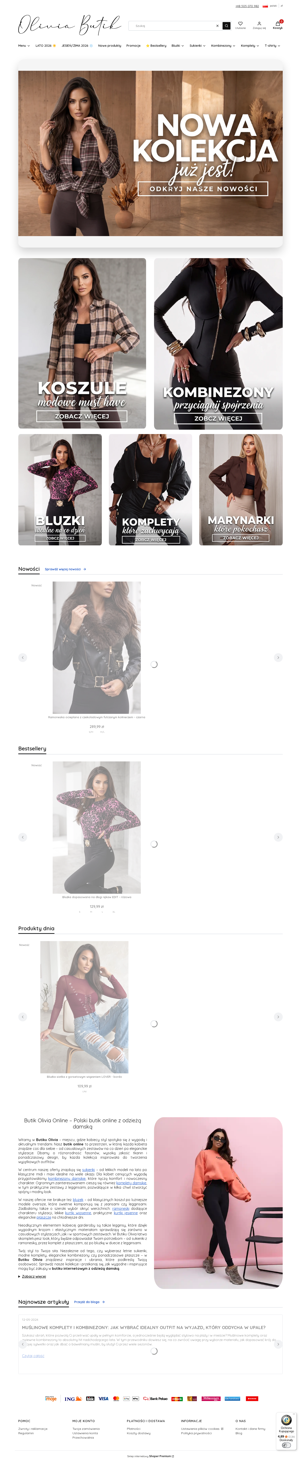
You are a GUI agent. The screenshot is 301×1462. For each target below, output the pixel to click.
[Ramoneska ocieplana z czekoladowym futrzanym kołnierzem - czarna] (97, 648)
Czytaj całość (33, 1356)
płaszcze (44, 1217)
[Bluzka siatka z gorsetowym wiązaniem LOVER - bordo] (84, 1007)
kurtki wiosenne (78, 1213)
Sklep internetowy (149, 1456)
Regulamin (26, 1433)
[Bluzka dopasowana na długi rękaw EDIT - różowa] (97, 827)
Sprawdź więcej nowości (63, 569)
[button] (226, 26)
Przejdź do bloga (86, 1302)
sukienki (88, 1169)
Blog (239, 1433)
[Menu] (294, 1415)
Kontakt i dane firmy (250, 1429)
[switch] (286, 1445)
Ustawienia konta (85, 1433)
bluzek (78, 1199)
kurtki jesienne (126, 1213)
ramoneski (120, 1208)
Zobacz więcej (34, 1276)
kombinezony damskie (66, 1178)
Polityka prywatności (196, 1433)
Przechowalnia (83, 1438)
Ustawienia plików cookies (200, 1429)
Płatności (133, 1429)
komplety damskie (131, 1183)
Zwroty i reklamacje (32, 1429)
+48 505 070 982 (247, 6)
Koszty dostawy (138, 1433)
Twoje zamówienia (86, 1429)
